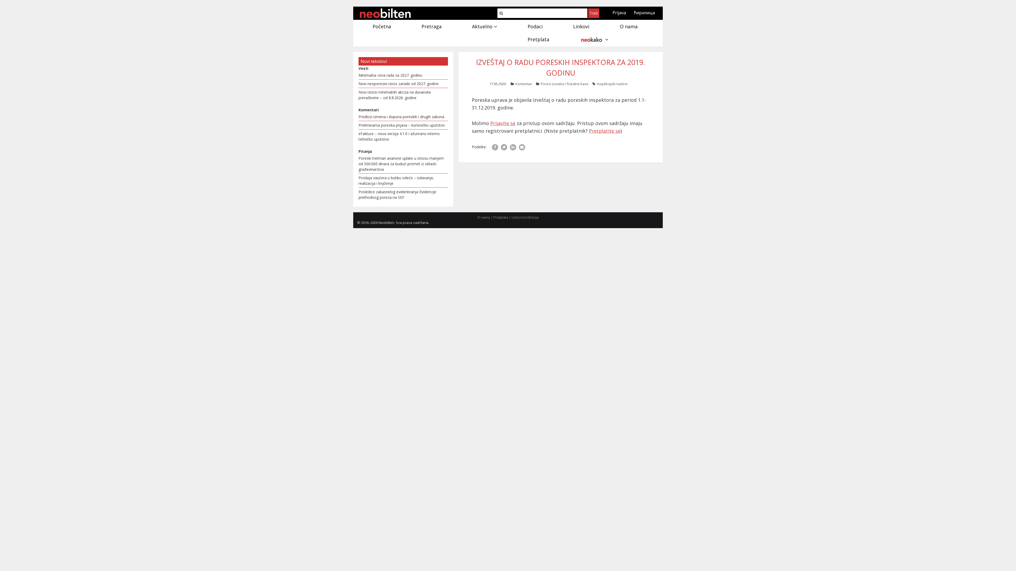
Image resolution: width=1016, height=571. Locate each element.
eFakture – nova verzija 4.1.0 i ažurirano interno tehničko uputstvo (399, 136)
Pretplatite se (604, 131)
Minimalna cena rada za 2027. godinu (390, 75)
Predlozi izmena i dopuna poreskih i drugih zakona (401, 116)
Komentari (523, 83)
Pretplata (500, 217)
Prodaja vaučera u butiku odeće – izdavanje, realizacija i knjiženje (396, 180)
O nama (483, 217)
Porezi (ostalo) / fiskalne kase (564, 83)
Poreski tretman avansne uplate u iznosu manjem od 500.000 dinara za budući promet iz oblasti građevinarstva (401, 164)
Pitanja (365, 151)
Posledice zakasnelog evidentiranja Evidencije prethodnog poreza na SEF (397, 194)
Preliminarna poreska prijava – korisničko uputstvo (402, 125)
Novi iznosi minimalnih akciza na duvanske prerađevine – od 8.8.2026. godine (395, 95)
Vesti (363, 68)
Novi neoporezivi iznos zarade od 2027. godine (399, 83)
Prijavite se (502, 123)
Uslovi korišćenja (525, 217)
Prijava (619, 13)
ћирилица (644, 13)
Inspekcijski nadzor (612, 83)
